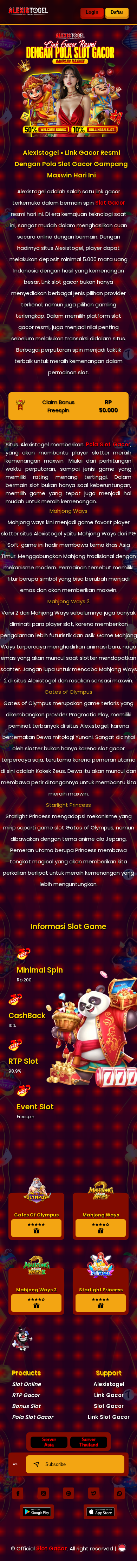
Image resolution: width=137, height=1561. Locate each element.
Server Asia (49, 1442)
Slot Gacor (110, 202)
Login (92, 12)
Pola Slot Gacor (108, 444)
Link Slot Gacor (109, 1417)
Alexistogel (108, 1384)
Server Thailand (88, 1442)
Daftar (117, 12)
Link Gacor (109, 1395)
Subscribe (55, 1464)
